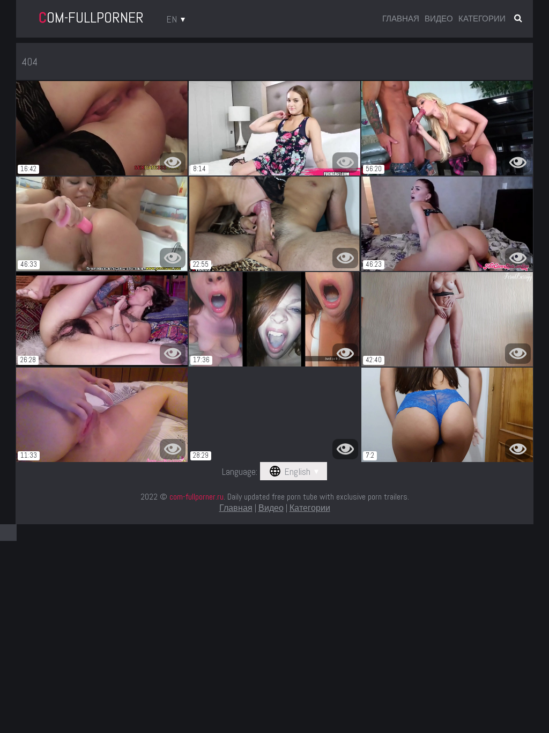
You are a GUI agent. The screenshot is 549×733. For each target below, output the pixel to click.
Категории (482, 18)
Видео (439, 18)
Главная (400, 18)
